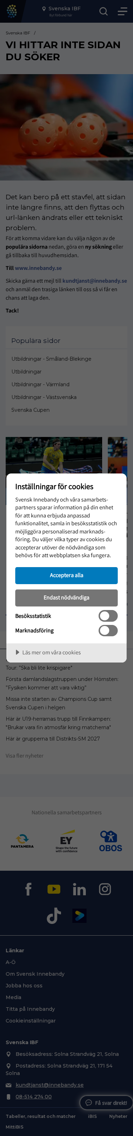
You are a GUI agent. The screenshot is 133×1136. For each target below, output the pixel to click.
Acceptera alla (66, 575)
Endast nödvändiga (66, 597)
